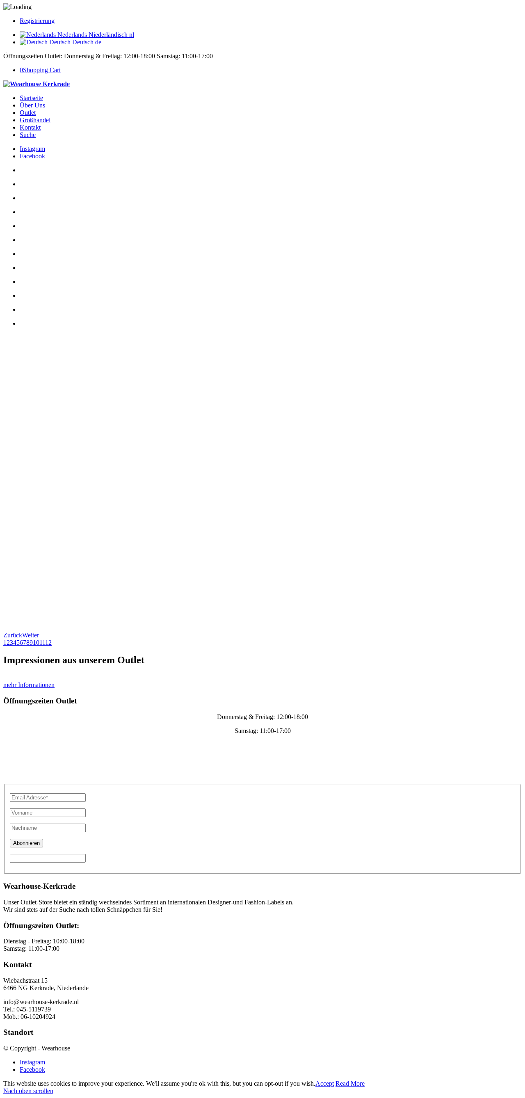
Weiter (30, 635)
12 (48, 642)
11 (42, 642)
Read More (350, 1083)
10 (36, 642)
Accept (324, 1083)
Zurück (12, 635)
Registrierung (37, 20)
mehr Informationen (29, 684)
